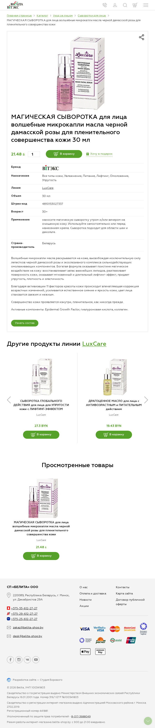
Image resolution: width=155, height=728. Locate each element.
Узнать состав (25, 323)
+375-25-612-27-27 (24, 619)
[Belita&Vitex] (15, 5)
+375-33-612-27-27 (24, 608)
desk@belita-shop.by (27, 636)
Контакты (122, 587)
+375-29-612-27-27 (24, 614)
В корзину (67, 153)
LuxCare (47, 188)
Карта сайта (124, 593)
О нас (84, 587)
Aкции (84, 606)
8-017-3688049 (81, 716)
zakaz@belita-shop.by (28, 627)
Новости (86, 599)
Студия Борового (51, 679)
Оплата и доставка (93, 593)
